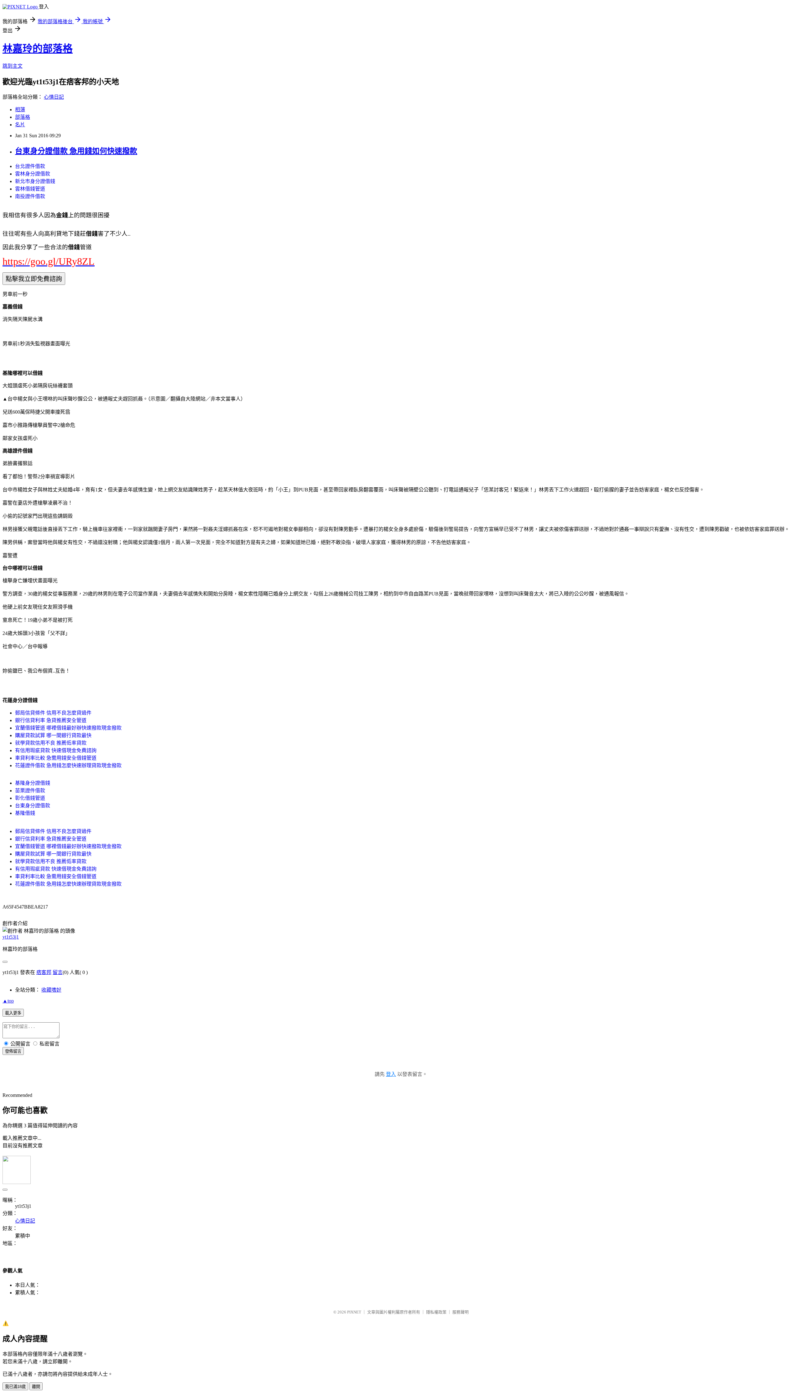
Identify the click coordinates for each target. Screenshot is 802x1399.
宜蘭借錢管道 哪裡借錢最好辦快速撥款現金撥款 (68, 728)
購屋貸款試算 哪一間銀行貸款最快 (53, 735)
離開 (36, 1386)
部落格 (22, 117)
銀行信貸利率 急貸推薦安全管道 (50, 720)
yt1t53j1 (11, 937)
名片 (20, 124)
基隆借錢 (25, 813)
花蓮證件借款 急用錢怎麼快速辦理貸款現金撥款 (68, 765)
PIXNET (354, 1312)
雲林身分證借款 (32, 173)
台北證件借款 (30, 166)
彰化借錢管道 (30, 798)
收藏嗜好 (51, 990)
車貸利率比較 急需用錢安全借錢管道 (55, 758)
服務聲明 (460, 1312)
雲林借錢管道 (30, 188)
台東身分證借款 (32, 805)
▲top (8, 1000)
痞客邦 (43, 972)
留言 (58, 972)
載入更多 (13, 1013)
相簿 (20, 109)
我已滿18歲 (15, 1386)
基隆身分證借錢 (32, 783)
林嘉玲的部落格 (38, 48)
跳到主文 (13, 66)
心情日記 (54, 97)
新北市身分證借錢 (35, 181)
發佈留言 (13, 1051)
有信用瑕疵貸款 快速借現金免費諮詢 (55, 750)
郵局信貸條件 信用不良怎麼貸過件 (53, 712)
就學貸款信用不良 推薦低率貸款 (50, 743)
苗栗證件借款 (30, 790)
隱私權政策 (436, 1312)
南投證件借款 (30, 196)
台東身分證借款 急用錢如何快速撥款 (76, 151)
